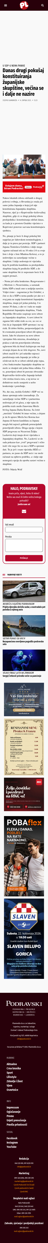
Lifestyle (11, 1077)
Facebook (12, 1138)
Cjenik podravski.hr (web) (24, 1188)
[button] (5, 5)
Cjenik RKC (24, 1191)
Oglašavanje (13, 1112)
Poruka (8, 536)
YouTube (11, 1147)
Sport (10, 1072)
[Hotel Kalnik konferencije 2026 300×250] (24, 715)
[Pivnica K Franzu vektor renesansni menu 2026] (24, 774)
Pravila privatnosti (17, 1124)
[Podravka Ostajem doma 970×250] (24, 191)
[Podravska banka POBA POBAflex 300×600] (24, 895)
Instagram (12, 1142)
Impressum (13, 1107)
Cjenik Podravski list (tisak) (24, 1185)
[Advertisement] (24, 37)
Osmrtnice (12, 1090)
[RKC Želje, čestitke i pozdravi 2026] (24, 810)
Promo (10, 1116)
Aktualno (12, 1064)
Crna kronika (14, 1068)
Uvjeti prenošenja (16, 1120)
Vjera (9, 1085)
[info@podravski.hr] (24, 511)
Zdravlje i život (15, 1081)
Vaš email (9, 524)
